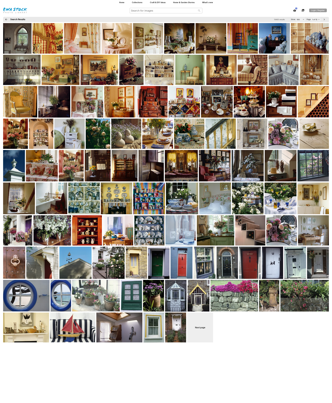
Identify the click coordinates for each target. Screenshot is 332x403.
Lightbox (303, 10)
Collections (137, 2)
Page (309, 19)
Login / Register (318, 10)
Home (121, 2)
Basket (295, 10)
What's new (207, 2)
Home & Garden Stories (184, 2)
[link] (17, 38)
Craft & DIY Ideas (158, 2)
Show (293, 19)
